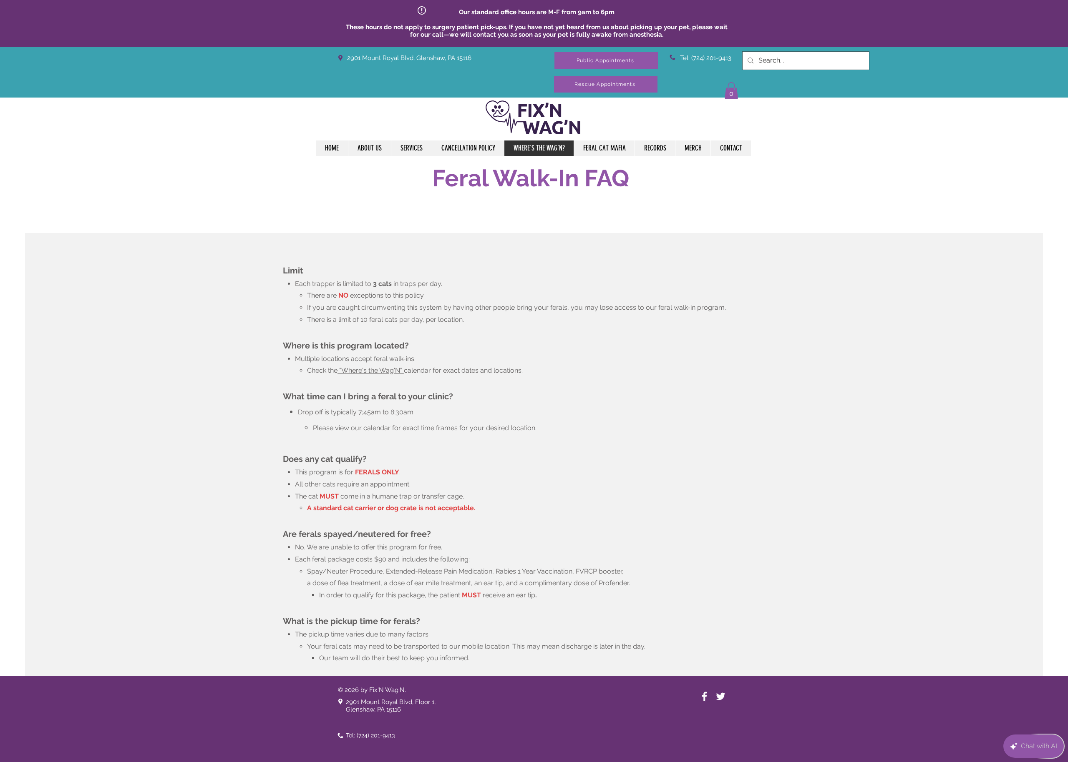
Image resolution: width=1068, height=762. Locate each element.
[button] (605, 84)
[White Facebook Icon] (704, 696)
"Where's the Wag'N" (371, 370)
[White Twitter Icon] (721, 696)
